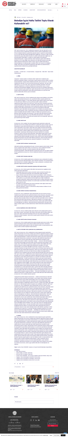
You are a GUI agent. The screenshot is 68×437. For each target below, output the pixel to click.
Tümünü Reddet (56, 435)
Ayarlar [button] (51, 435)
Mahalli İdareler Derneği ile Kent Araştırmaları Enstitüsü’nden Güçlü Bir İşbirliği (33, 386)
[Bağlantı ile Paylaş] (22, 363)
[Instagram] (31, 420)
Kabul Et (63, 435)
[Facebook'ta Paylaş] (14, 363)
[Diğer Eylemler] (53, 17)
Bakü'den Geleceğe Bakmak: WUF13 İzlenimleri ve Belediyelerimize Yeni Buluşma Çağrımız (51, 386)
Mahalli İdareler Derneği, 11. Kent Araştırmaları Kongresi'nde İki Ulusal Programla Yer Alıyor (16, 386)
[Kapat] (66, 435)
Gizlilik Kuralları (45, 435)
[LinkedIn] (36, 420)
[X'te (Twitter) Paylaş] (17, 363)
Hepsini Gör (57, 372)
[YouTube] (39, 420)
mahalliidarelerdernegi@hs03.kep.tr (35, 426)
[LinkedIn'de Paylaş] (20, 363)
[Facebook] (34, 420)
